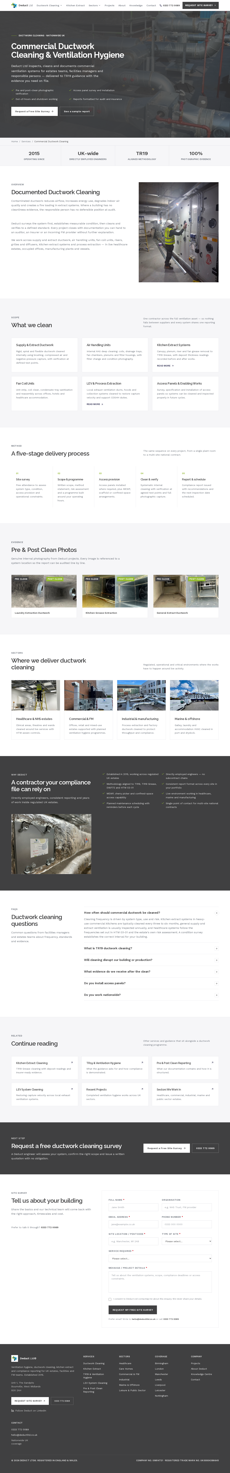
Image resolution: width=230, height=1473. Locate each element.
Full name (117, 1200)
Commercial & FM (129, 1374)
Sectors (93, 5)
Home (14, 141)
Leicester (160, 1390)
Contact (151, 5)
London (159, 1368)
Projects (109, 5)
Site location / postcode (127, 1234)
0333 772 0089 (205, 1148)
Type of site (171, 1234)
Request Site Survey (199, 5)
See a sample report (77, 111)
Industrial (124, 1379)
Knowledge (135, 5)
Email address (119, 1217)
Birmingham (161, 1363)
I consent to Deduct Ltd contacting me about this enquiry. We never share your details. (157, 1299)
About (121, 5)
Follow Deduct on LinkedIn (30, 1410)
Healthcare (125, 1363)
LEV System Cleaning (95, 1383)
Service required (121, 1251)
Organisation (171, 1200)
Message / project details (128, 1268)
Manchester (161, 1374)
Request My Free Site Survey (133, 1309)
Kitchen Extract (75, 5)
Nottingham (161, 1395)
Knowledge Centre (201, 1374)
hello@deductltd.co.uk (143, 1319)
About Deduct (199, 1368)
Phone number (172, 1217)
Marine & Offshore (129, 1385)
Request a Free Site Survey (32, 111)
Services (26, 141)
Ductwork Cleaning (48, 5)
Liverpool (160, 1385)
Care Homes (126, 1368)
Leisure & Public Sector (132, 1390)
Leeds (158, 1379)
